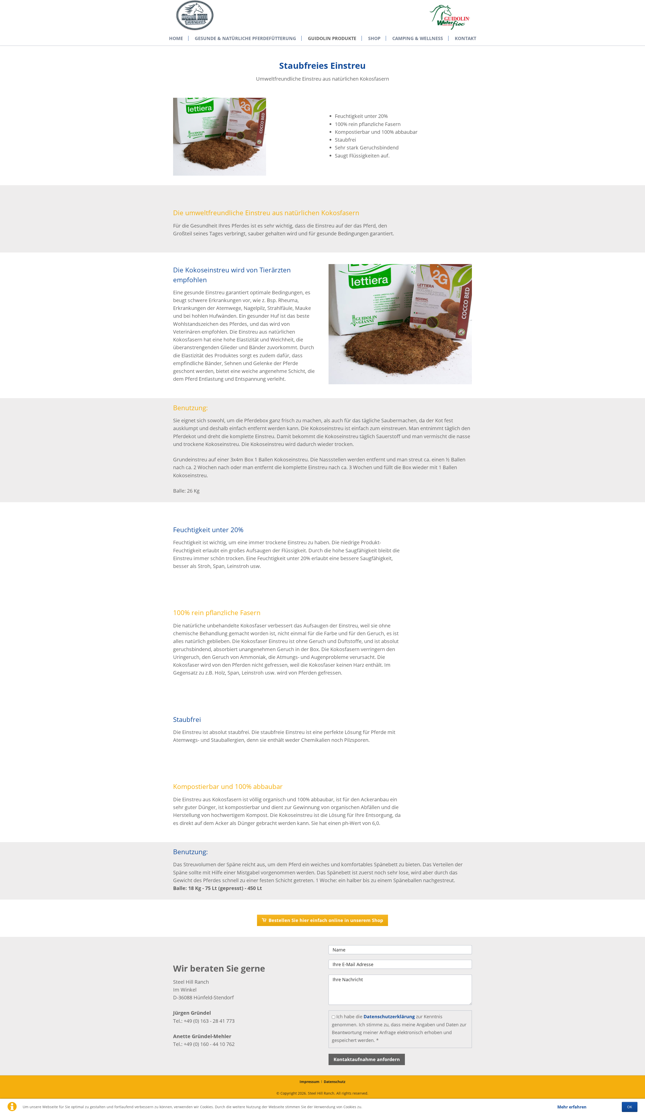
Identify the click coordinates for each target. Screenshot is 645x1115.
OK (629, 1106)
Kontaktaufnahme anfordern (367, 1059)
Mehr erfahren (572, 1107)
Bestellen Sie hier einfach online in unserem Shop (325, 920)
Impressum (309, 1081)
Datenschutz (334, 1081)
